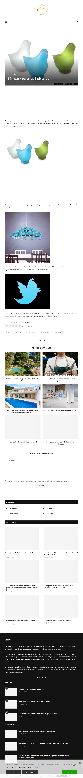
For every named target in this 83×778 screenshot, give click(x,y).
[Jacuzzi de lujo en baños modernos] (11, 692)
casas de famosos (31, 332)
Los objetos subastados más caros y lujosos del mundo (39, 714)
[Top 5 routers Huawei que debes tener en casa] (60, 396)
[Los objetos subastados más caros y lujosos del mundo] (11, 717)
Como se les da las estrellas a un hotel (23, 442)
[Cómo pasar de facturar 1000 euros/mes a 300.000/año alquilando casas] (22, 396)
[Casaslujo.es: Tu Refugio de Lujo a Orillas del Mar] (22, 364)
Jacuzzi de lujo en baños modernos (31, 689)
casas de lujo (45, 332)
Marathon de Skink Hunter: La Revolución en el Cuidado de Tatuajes (61, 554)
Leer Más (36, 767)
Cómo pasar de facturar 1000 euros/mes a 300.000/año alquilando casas (22, 411)
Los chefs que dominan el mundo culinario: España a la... (60, 380)
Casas (15, 74)
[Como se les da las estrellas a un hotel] (22, 427)
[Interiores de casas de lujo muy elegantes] (11, 704)
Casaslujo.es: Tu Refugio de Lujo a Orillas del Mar (22, 380)
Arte (9, 74)
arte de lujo (19, 332)
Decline (13, 772)
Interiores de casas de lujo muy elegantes (34, 701)
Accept (70, 772)
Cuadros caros (56, 332)
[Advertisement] (41, 102)
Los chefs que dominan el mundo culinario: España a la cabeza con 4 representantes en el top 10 (22, 588)
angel (11, 82)
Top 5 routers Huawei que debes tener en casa (60, 410)
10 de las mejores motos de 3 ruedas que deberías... (60, 443)
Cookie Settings (30, 772)
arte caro (9, 332)
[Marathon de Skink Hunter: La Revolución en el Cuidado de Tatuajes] (61, 538)
